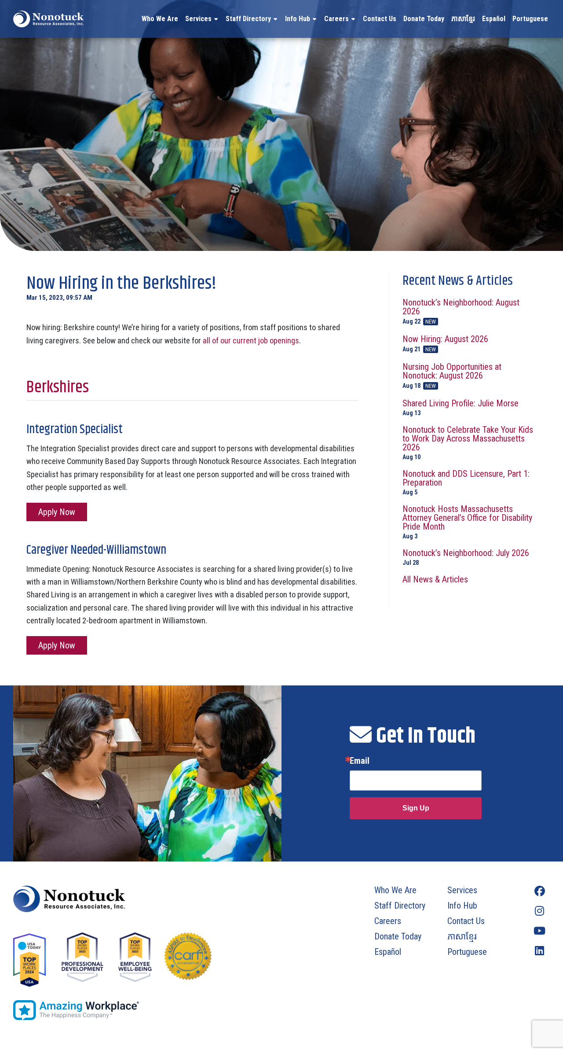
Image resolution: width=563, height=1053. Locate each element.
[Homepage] (142, 899)
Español (493, 19)
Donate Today (423, 19)
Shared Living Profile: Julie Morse (460, 407)
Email (359, 760)
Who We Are (160, 19)
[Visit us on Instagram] (539, 911)
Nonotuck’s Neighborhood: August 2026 (460, 311)
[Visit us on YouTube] (539, 931)
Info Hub (297, 19)
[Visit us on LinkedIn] (539, 951)
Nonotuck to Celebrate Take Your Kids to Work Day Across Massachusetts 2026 (467, 442)
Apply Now (56, 512)
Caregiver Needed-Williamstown (96, 550)
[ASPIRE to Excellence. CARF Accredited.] (187, 960)
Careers (336, 19)
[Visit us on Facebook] (539, 891)
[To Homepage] (48, 19)
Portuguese (530, 19)
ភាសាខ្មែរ (463, 19)
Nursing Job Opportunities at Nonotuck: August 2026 (451, 375)
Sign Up (415, 808)
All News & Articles (435, 579)
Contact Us (379, 19)
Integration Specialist (74, 429)
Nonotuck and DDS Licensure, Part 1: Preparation (466, 482)
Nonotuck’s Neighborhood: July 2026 (465, 557)
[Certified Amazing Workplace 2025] (142, 1010)
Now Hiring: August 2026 (445, 344)
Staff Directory (248, 19)
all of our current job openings (251, 340)
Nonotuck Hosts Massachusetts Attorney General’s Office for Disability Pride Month (467, 521)
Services (198, 19)
